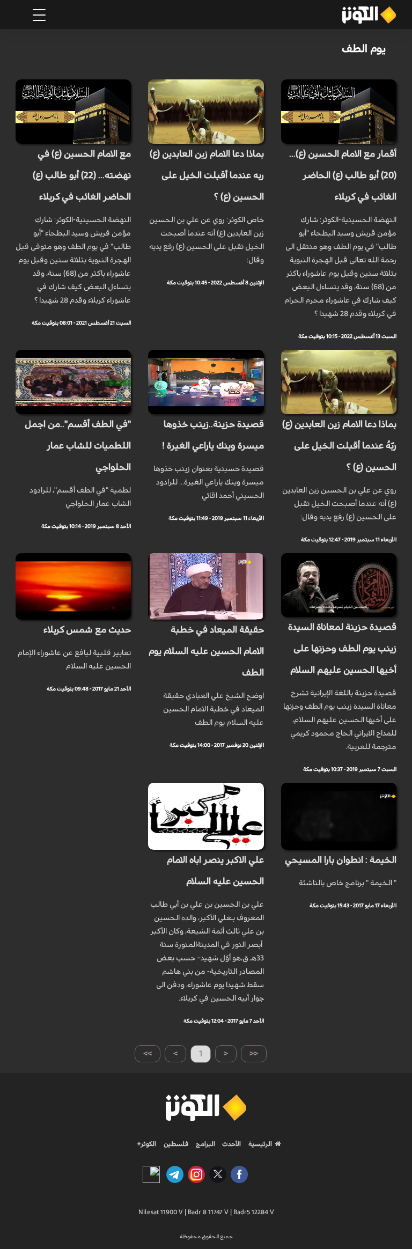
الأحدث (230, 1144)
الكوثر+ (146, 1144)
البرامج (204, 1144)
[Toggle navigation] (39, 15)
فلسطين (176, 1144)
